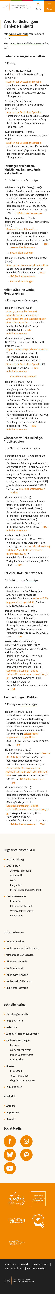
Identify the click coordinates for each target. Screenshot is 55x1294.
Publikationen (14, 1087)
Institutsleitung (15, 859)
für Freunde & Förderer (19, 981)
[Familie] (38, 1198)
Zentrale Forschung (20, 870)
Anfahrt (10, 1105)
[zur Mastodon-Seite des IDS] (26, 1155)
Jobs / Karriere (14, 1020)
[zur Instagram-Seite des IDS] (26, 1141)
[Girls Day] (17, 1220)
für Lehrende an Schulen (20, 954)
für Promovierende (16, 961)
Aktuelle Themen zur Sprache (22, 1033)
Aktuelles (11, 1027)
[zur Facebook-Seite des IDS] (10, 1141)
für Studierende (15, 968)
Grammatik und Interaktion (21, 229)
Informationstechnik (21, 906)
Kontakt (10, 1119)
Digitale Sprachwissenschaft (25, 889)
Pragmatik (15, 885)
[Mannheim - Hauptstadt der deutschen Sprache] (17, 1242)
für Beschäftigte (15, 941)
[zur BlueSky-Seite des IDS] (10, 1155)
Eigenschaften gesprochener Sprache (26, 349)
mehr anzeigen (30, 180)
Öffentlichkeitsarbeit (21, 910)
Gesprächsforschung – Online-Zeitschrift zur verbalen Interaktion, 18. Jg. (28, 550)
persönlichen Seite (18, 33)
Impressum (12, 1112)
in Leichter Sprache (17, 987)
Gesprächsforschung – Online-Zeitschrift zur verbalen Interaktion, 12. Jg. (27, 809)
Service (10, 1066)
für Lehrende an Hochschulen (22, 948)
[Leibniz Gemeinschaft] (17, 1198)
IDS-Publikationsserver (29, 213)
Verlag (13, 492)
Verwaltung (16, 915)
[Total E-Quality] (38, 1220)
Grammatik (16, 875)
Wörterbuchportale (20, 1050)
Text (46, 243)
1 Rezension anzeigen (21, 252)
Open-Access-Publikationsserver (27, 43)
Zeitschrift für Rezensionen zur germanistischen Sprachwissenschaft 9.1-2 (26, 772)
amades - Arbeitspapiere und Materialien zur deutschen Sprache (26, 319)
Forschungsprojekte (17, 1014)
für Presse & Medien (17, 974)
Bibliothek (16, 901)
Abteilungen (13, 866)
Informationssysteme (21, 1054)
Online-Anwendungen (18, 1040)
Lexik (13, 880)
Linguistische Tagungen (23, 1080)
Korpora (14, 1045)
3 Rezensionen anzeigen (23, 376)
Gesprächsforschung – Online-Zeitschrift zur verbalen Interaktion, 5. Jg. (27, 674)
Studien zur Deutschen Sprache (23, 81)
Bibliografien (17, 1059)
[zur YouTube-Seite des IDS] (10, 1168)
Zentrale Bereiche (16, 896)
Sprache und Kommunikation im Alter (27, 265)
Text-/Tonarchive (19, 1075)
